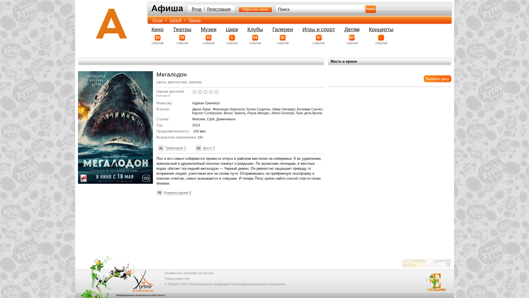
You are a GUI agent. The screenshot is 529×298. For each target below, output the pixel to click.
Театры (182, 29)
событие (232, 40)
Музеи (209, 29)
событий (157, 40)
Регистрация (219, 9)
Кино (158, 29)
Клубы (255, 29)
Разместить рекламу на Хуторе (189, 273)
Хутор (157, 20)
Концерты (381, 29)
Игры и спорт (319, 29)
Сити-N (175, 20)
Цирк (232, 29)
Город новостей (177, 279)
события (182, 40)
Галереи (282, 29)
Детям (352, 29)
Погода (195, 20)
